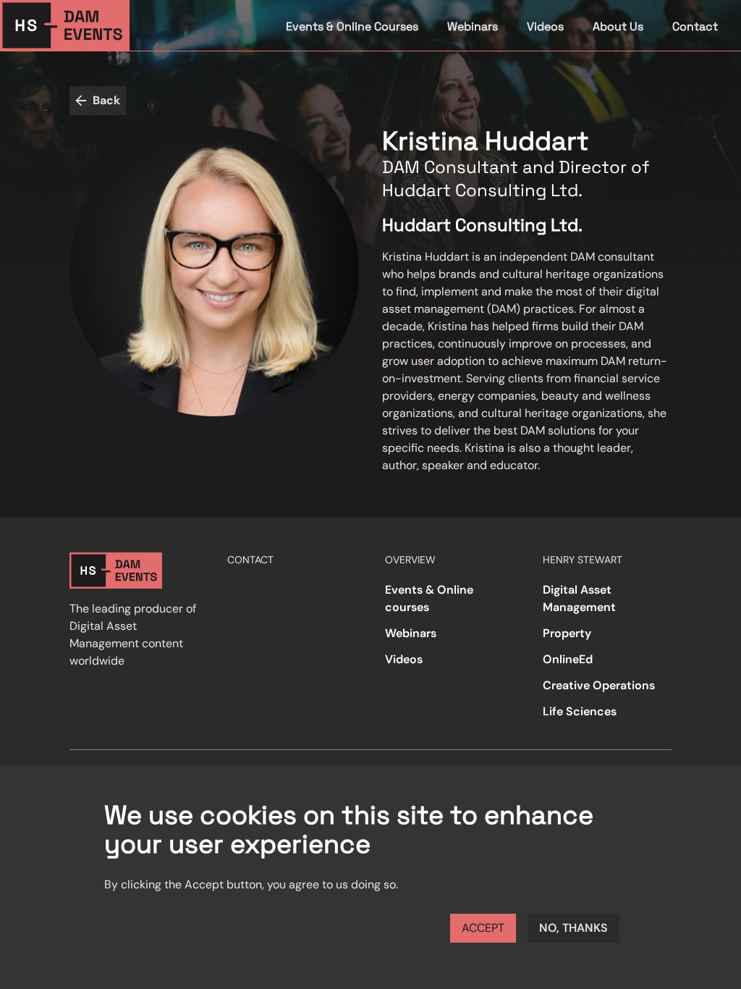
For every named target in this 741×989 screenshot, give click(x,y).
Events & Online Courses (352, 26)
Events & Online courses (429, 598)
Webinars (472, 26)
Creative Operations (599, 685)
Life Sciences (580, 711)
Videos (545, 26)
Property (567, 633)
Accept (483, 927)
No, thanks (573, 927)
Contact (695, 26)
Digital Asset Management (579, 598)
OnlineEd (568, 659)
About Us (618, 26)
